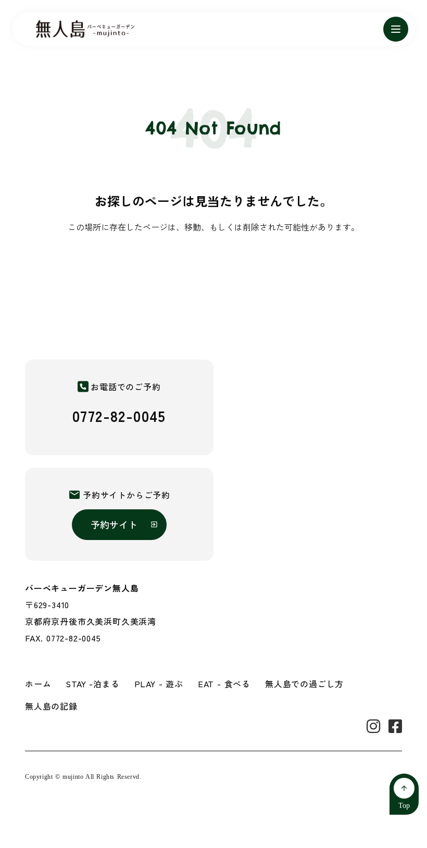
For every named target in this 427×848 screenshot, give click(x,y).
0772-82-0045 (119, 415)
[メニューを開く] (395, 29)
